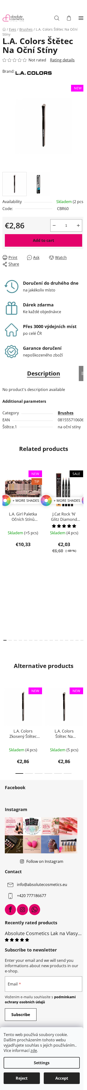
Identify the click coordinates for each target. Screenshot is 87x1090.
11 (61, 640)
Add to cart (43, 240)
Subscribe (20, 1014)
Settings (42, 1062)
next (82, 509)
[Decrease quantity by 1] (54, 225)
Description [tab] (43, 373)
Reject (22, 1078)
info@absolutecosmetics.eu (42, 884)
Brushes (65, 413)
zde (33, 1050)
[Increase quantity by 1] (78, 225)
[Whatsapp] (34, 909)
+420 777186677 (31, 895)
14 (77, 640)
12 (66, 640)
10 (56, 640)
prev (5, 509)
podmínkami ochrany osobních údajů (40, 999)
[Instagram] (22, 909)
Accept (61, 1078)
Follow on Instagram (44, 861)
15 (82, 640)
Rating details (62, 60)
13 (71, 640)
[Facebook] (10, 909)
